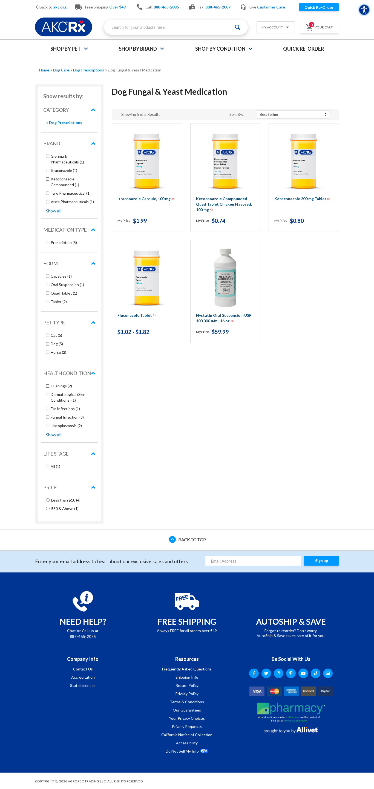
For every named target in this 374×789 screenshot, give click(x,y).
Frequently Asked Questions (187, 669)
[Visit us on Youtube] (303, 673)
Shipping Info (187, 677)
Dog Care (61, 70)
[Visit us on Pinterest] (291, 673)
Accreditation (83, 677)
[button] (273, 27)
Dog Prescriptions (89, 70)
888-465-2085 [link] (166, 7)
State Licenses (83, 685)
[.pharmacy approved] (291, 712)
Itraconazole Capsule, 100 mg (145, 198)
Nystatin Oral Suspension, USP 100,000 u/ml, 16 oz (224, 318)
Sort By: (236, 114)
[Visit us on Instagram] (278, 673)
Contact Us (83, 669)
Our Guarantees (187, 710)
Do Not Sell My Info (182, 751)
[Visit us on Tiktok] (315, 673)
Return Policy (187, 685)
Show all (53, 210)
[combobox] (176, 27)
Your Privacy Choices (187, 718)
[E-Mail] (328, 673)
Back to (53, 7)
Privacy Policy (186, 693)
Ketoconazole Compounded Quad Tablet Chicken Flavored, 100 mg (224, 204)
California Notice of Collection (186, 734)
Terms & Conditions (187, 701)
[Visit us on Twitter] (266, 673)
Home (44, 70)
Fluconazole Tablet (136, 315)
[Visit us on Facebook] (254, 673)
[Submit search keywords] (237, 27)
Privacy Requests (187, 726)
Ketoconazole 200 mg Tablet (302, 198)
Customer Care (271, 7)
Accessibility (187, 743)
